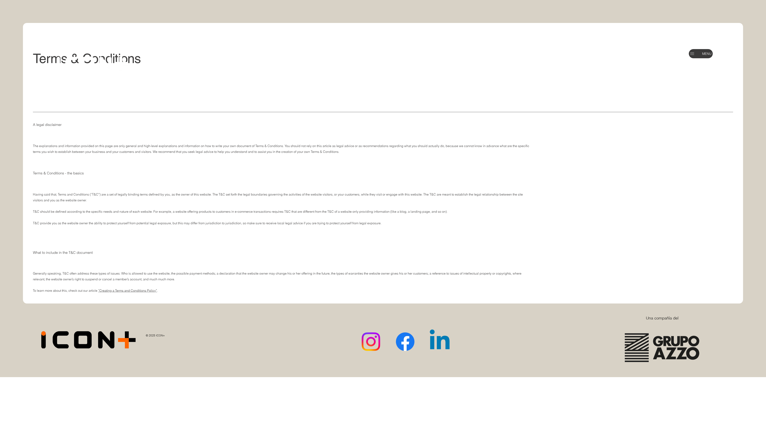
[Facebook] (405, 341)
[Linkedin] (439, 341)
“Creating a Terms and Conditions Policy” (127, 291)
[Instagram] (370, 341)
